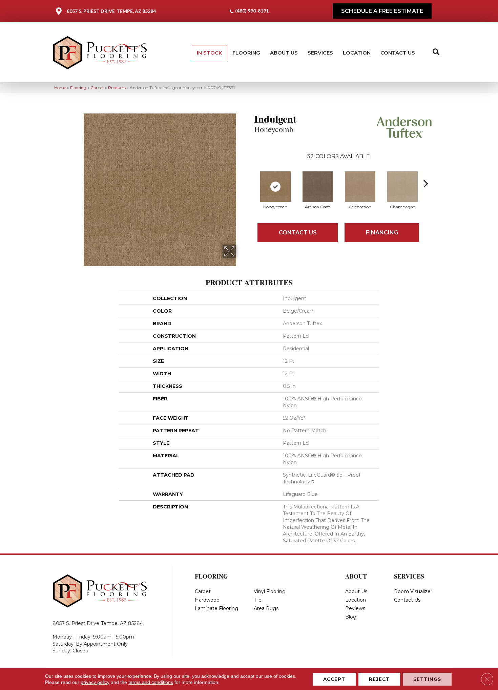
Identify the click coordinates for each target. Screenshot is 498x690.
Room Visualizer (413, 591)
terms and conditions (150, 682)
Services (320, 52)
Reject (379, 679)
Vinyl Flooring (270, 591)
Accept (334, 679)
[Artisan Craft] (318, 187)
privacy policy (95, 682)
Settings (427, 679)
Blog (350, 617)
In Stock (209, 52)
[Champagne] (402, 187)
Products (117, 87)
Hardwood (207, 600)
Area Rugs (266, 608)
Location (357, 52)
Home (60, 87)
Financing (382, 232)
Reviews (355, 608)
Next (426, 173)
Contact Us (397, 52)
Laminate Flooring (216, 608)
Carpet (97, 87)
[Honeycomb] (275, 187)
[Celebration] (360, 187)
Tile (258, 600)
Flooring (246, 52)
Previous (251, 173)
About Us (284, 52)
